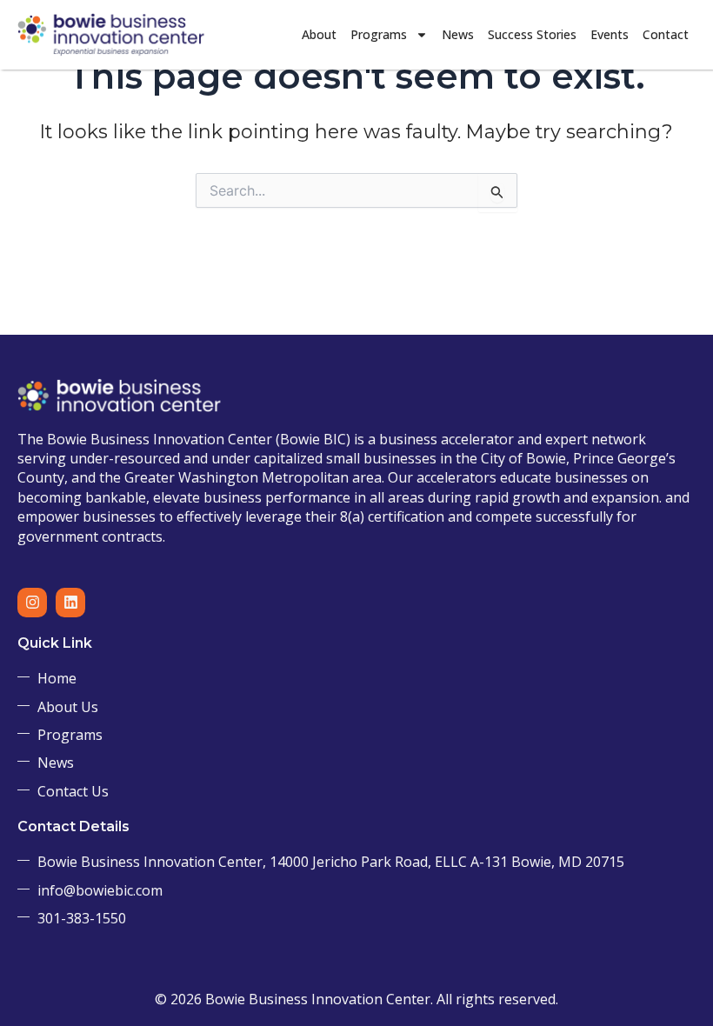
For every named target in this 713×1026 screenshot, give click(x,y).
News (458, 34)
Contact (666, 34)
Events (609, 34)
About (319, 34)
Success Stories (532, 34)
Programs (378, 34)
